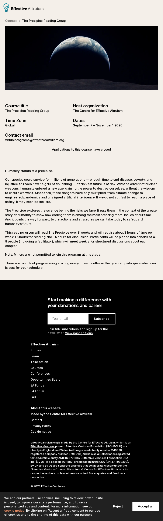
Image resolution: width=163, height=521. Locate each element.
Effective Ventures (43, 446)
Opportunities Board (45, 379)
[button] (155, 8)
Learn (35, 356)
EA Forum (37, 391)
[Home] (23, 8)
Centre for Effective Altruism (96, 442)
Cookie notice (41, 431)
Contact (36, 420)
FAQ (33, 397)
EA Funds (37, 385)
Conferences (40, 373)
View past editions (79, 333)
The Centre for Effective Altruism (98, 111)
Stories (36, 350)
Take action (39, 362)
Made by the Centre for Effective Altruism (61, 414)
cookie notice (14, 510)
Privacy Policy (41, 426)
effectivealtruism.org (44, 442)
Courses (37, 368)
